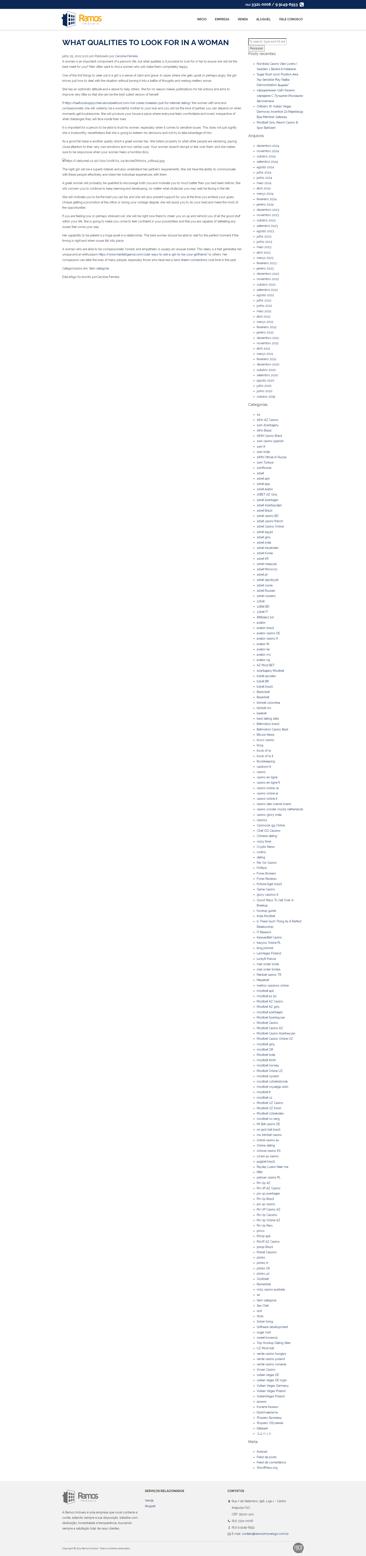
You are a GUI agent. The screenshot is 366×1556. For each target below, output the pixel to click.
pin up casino (266, 1204)
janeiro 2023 (265, 268)
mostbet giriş (266, 1044)
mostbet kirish (266, 1060)
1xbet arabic (265, 489)
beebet (261, 713)
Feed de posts (267, 1457)
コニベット (264, 1433)
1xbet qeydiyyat (267, 580)
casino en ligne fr (268, 782)
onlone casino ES (268, 1150)
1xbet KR (263, 558)
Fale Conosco (291, 19)
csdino (261, 852)
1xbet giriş (263, 537)
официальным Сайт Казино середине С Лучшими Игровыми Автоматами (280, 96)
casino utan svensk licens (274, 804)
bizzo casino (265, 740)
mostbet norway (268, 1065)
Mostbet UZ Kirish (269, 1108)
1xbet (260, 473)
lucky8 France (266, 959)
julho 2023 (264, 236)
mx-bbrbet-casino (269, 1135)
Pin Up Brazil (265, 1199)
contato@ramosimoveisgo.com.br (265, 1533)
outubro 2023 (266, 220)
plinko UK (263, 1268)
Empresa (222, 19)
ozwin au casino (268, 1156)
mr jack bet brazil (268, 1129)
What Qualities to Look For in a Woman (145, 42)
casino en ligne (267, 777)
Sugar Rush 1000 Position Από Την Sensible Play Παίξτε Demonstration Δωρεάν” (277, 80)
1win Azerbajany (268, 425)
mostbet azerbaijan (270, 1012)
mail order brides (268, 969)
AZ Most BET (266, 665)
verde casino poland (271, 1359)
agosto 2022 (265, 295)
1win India (263, 452)
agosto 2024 (265, 167)
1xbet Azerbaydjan (269, 505)
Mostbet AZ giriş (268, 1006)
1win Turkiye (265, 462)
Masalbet (263, 980)
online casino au (268, 1140)
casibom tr (264, 766)
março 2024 (265, 193)
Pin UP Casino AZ (268, 1209)
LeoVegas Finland (269, 953)
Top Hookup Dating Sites (274, 1343)
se (258, 1294)
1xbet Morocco (267, 569)
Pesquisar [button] (256, 48)
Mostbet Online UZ (270, 1071)
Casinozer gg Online (271, 825)
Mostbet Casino (267, 1022)
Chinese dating (267, 836)
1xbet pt (262, 574)
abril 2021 (263, 348)
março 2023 (265, 258)
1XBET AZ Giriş (267, 494)
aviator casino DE (268, 633)
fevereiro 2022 (267, 327)
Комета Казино (267, 1407)
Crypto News (266, 846)
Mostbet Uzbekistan (270, 1113)
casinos (262, 820)
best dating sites (268, 718)
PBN (259, 1172)
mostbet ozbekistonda (272, 1081)
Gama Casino (266, 889)
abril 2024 (263, 188)
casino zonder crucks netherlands (280, 809)
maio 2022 (264, 311)
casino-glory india (269, 814)
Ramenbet (264, 1284)
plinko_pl (263, 1273)
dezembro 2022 (268, 273)
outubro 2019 (266, 396)
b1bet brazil (265, 686)
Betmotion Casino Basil (272, 729)
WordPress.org (267, 1467)
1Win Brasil (264, 430)
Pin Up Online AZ (268, 1220)
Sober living (265, 1321)
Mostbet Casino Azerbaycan (276, 1033)
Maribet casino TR (269, 974)
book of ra (264, 750)
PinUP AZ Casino (268, 1241)
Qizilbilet (263, 1279)
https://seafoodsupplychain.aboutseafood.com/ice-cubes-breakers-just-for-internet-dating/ (128, 103)
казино (261, 1401)
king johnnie (265, 948)
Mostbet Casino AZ (270, 1028)
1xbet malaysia (267, 564)
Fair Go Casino (267, 862)
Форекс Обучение (270, 1423)
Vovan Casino (266, 1369)
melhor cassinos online (273, 985)
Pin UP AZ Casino (268, 1188)
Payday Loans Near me (272, 1167)
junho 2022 (264, 305)
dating (261, 857)
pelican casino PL (269, 1177)
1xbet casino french (270, 521)
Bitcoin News (265, 734)
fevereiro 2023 (267, 263)
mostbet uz (264, 1097)
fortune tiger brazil (269, 884)
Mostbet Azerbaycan (271, 1017)
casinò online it (267, 798)
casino (261, 772)
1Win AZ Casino (267, 420)
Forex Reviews (267, 878)
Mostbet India (266, 1054)
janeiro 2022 (265, 332)
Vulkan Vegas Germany (273, 1385)
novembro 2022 (268, 279)
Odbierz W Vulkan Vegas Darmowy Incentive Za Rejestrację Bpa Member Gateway (280, 112)
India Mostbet (266, 916)
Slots (260, 1316)
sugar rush (264, 1332)
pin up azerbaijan (268, 1193)
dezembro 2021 (268, 338)
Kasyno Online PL (269, 942)
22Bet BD (263, 606)
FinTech (262, 868)
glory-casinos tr (268, 894)
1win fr (261, 446)
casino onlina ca (268, 788)
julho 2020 (264, 385)
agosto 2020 (265, 380)
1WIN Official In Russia (271, 457)
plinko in (262, 1263)
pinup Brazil (265, 1247)
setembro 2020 (267, 375)
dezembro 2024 (268, 145)
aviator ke (263, 649)
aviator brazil (265, 628)
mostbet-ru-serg (268, 1118)
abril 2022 (263, 316)
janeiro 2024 (265, 204)
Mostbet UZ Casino (270, 1103)
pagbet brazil (266, 1161)
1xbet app (263, 484)
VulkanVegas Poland (270, 1396)
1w (258, 414)
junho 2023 (264, 241)
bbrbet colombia (268, 702)
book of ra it (265, 756)
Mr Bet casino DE (268, 1124)
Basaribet (263, 697)
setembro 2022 (267, 289)
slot (259, 1311)
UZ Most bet (265, 1348)
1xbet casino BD (268, 516)
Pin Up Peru (265, 1225)
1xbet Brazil (264, 510)
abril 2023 (263, 252)
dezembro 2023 (268, 209)
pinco (261, 1231)
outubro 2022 (266, 284)
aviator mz (264, 654)
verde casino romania (271, 1364)
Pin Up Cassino (267, 1215)
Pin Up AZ (263, 1183)
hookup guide (266, 910)
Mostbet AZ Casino (270, 1001)
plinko (261, 1257)
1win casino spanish (270, 441)
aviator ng (263, 660)
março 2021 (265, 353)
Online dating (266, 1145)
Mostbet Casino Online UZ (275, 1038)
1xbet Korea (265, 553)
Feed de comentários (271, 1462)
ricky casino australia (271, 1289)
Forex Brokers (266, 873)
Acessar (262, 1451)
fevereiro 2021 (266, 359)
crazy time (264, 841)
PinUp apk (263, 1236)
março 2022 (265, 321)
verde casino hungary (271, 1353)
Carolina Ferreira (126, 56)
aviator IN (263, 644)
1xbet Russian (266, 590)
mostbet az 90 (267, 996)
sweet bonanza (267, 1337)
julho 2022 (264, 300)
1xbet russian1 (266, 596)
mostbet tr (264, 1092)
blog (260, 745)
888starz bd (265, 617)
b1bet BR (263, 681)
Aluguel (263, 19)
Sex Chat (263, 1305)
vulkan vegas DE (268, 1375)
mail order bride (268, 964)
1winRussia (264, 467)
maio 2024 (264, 183)
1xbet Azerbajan (267, 500)
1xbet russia (265, 585)
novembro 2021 (268, 343)
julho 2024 (264, 172)
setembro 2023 (267, 226)
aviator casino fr (267, 638)
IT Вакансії (264, 932)
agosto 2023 (265, 231)
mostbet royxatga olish (272, 1086)
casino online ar (267, 793)
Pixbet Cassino (267, 1252)
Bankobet (263, 692)
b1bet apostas (266, 676)
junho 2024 (264, 177)
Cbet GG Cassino (268, 830)
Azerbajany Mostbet (270, 670)
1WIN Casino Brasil (269, 435)
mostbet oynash (268, 1076)
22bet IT (262, 612)
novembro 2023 (268, 215)
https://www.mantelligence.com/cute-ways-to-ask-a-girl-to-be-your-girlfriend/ (153, 254)
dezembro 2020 (268, 364)
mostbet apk (265, 990)
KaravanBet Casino (269, 937)
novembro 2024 (268, 151)
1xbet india (264, 542)
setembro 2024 (267, 161)
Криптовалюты (267, 1412)
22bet (261, 601)
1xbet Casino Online (270, 526)
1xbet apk (263, 478)
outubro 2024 (266, 156)
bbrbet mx (264, 708)
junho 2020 (264, 391)
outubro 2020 (266, 370)
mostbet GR (265, 1049)
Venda (243, 19)
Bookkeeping (266, 761)
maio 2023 (264, 247)
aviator (261, 622)
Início (202, 19)
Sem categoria (99, 268)
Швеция (262, 1428)
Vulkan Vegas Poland (271, 1391)
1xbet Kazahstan (268, 548)
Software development (272, 1327)
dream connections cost (197, 260)
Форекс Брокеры (269, 1417)
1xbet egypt (265, 532)
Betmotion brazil (268, 724)
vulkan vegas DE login (272, 1380)
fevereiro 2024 (267, 199)
